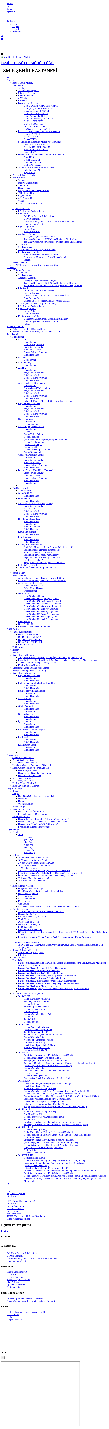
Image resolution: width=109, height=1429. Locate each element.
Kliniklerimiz (18, 337)
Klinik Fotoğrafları (32, 526)
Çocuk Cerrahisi (25, 419)
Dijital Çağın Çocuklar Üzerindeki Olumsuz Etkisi (40, 891)
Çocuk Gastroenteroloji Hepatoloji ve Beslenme (45, 439)
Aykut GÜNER (31, 136)
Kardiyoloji (23, 737)
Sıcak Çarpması (25, 896)
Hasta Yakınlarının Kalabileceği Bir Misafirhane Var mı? (43, 819)
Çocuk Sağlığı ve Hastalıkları (31, 426)
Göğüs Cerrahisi (25, 706)
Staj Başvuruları (25, 247)
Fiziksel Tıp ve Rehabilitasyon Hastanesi (30, 329)
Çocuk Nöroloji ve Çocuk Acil (37, 1014)
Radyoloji (28, 1016)
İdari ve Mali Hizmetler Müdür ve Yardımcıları (39, 131)
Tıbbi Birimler (13, 334)
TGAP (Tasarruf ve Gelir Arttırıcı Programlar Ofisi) (35, 265)
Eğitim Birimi (30, 229)
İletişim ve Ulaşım (15, 788)
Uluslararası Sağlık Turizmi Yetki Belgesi (30, 668)
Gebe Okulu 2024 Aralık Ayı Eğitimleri (41, 616)
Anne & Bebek (19, 575)
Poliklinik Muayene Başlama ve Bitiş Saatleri (32, 765)
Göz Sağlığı (23, 904)
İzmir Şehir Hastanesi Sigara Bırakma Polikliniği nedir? (48, 547)
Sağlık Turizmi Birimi (22, 632)
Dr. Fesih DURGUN (33, 121)
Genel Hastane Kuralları (23, 757)
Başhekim (22, 100)
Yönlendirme (13, 755)
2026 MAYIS (24, 1109)
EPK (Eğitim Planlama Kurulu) (32, 211)
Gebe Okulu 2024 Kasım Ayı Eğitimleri (41, 614)
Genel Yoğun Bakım (33, 1137)
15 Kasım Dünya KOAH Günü (32, 880)
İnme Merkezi (24, 537)
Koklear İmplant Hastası (29, 665)
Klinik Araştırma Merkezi (29, 252)
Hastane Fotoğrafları (27, 914)
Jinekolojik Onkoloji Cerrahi (36, 1001)
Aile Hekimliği (25, 362)
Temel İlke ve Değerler (28, 90)
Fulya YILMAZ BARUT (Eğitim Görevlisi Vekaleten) (48, 401)
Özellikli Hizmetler (21, 488)
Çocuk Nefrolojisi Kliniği (35, 1050)
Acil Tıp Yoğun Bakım (34, 344)
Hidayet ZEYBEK (32, 134)
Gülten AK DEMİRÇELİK (30, 642)
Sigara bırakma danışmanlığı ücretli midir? (43, 557)
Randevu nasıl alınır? (33, 560)
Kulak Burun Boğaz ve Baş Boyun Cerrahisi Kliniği (47, 1083)
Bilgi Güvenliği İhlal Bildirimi (25, 786)
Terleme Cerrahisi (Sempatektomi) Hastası (37, 662)
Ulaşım (15, 793)
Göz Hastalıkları (25, 714)
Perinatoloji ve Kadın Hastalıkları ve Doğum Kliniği (47, 1070)
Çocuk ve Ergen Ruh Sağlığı (31, 455)
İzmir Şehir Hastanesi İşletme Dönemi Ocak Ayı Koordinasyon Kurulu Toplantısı (54, 937)
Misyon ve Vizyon (26, 93)
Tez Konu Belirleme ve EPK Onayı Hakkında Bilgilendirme (51, 239)
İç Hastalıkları (24, 721)
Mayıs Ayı (28, 847)
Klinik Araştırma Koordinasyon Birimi (41, 254)
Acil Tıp (22, 339)
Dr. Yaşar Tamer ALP (33, 124)
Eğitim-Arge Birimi (27, 226)
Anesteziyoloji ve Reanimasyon (32, 383)
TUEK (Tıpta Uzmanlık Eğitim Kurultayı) (37, 249)
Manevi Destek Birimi (28, 183)
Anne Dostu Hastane (33, 585)
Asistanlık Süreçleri (27, 234)
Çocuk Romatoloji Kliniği (35, 1129)
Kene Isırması (24, 901)
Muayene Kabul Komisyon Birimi (33, 190)
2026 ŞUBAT (24, 1024)
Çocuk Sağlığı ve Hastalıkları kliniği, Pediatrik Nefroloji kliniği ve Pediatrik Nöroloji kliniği (65, 1176)
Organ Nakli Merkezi (27, 493)
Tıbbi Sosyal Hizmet (27, 193)
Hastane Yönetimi (20, 98)
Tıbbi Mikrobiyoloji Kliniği (36, 1032)
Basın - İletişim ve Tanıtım (24, 175)
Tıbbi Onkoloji (30, 1019)
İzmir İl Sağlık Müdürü (22, 83)
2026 (20, 834)
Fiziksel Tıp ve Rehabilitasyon (31, 691)
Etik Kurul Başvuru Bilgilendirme (39, 216)
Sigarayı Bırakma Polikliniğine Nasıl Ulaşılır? (44, 562)
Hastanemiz (17, 85)
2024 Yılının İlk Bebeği (28, 922)
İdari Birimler (18, 177)
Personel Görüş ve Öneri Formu (32, 814)
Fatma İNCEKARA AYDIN (37, 144)
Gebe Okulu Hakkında (34, 596)
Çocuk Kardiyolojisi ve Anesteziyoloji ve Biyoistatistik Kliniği (52, 1093)
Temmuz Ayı (29, 852)
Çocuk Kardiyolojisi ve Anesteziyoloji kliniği (44, 1117)
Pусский (11, 11)
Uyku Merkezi (24, 498)
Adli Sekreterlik (25, 198)
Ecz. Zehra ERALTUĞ (34, 126)
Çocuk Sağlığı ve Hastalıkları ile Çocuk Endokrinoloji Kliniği (51, 1142)
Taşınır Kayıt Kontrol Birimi (31, 203)
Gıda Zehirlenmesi (26, 898)
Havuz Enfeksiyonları (28, 893)
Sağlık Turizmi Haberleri (23, 655)
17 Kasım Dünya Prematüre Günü (33, 878)
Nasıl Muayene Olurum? (23, 780)
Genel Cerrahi (24, 698)
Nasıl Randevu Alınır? (22, 778)
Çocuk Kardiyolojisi (33, 444)
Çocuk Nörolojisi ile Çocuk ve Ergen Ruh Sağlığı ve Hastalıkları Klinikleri (57, 1135)
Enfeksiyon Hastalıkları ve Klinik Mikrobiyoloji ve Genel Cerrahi (53, 1122)
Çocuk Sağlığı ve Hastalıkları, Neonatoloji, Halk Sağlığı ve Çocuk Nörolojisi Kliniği (62, 1096)
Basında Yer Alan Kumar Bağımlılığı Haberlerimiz (40, 973)
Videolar (16, 855)
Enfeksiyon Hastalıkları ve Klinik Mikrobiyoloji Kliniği (49, 1055)
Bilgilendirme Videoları (22, 886)
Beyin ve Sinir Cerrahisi (29, 403)
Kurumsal (11, 80)
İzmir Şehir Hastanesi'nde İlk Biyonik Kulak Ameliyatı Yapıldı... (47, 875)
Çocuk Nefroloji (31, 1022)
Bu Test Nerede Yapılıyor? (24, 783)
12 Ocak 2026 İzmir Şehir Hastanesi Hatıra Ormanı (41, 911)
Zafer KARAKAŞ (32, 170)
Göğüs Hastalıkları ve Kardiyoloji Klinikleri (43, 1147)
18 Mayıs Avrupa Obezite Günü (32, 860)
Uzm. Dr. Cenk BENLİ (34, 116)
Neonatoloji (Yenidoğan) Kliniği (38, 1040)
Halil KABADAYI (32, 165)
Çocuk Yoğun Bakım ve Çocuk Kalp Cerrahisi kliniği (48, 1065)
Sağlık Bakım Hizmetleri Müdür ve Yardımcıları (39, 142)
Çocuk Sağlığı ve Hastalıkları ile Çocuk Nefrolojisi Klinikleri (51, 1145)
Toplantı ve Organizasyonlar (31, 952)
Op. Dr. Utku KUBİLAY (29, 637)
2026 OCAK (24, 996)
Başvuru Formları (32, 219)
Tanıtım (21, 88)
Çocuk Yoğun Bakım (33, 434)
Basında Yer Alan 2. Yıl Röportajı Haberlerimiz (39, 970)
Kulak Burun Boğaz (27, 745)
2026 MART (24, 1052)
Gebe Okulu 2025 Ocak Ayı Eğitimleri (41, 619)
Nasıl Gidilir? (24, 798)
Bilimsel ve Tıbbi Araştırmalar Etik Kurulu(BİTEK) (47, 301)
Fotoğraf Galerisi (20, 909)
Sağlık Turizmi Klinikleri (23, 673)
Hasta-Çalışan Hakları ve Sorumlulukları (30, 768)
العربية (10, 9)
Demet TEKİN (30, 139)
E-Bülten (16, 832)
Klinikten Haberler (32, 349)
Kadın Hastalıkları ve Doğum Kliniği (40, 1088)
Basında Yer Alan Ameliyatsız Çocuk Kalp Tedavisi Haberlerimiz (47, 975)
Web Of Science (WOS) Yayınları (27, 993)
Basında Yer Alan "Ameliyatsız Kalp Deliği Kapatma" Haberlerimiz (48, 983)
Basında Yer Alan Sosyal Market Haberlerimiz (38, 986)
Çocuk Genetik (30, 447)
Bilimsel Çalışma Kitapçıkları (25, 942)
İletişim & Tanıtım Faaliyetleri (25, 950)
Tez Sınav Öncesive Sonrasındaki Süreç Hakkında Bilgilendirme (53, 242)
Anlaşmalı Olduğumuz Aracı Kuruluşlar (30, 670)
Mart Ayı (28, 842)
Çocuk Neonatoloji (32, 452)
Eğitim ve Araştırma (21, 208)
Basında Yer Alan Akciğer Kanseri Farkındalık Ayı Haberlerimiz (47, 981)
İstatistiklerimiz (30, 591)
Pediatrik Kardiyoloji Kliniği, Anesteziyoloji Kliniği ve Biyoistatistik (54, 1163)
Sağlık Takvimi (19, 957)
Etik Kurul (23, 213)
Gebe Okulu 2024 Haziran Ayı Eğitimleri (42, 601)
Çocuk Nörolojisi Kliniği (35, 1037)
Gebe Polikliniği (25, 624)
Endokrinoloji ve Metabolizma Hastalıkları (37, 683)
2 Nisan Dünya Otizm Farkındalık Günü (36, 863)
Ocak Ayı (28, 837)
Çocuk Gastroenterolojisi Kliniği (38, 1029)
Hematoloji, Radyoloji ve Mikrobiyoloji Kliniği (45, 1101)
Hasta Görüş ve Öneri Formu (31, 811)
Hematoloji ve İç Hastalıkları (37, 1047)
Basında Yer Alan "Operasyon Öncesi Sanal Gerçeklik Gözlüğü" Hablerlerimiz (53, 988)
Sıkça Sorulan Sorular (33, 347)
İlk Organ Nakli (25, 927)
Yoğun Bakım (18, 573)
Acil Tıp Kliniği (31, 1150)
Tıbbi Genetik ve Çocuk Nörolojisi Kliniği (43, 1034)
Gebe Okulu (23, 593)
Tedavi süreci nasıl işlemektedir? (38, 552)
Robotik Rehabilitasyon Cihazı (32, 916)
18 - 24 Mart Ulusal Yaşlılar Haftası (34, 865)
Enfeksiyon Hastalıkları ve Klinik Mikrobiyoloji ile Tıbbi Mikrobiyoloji (56, 1124)
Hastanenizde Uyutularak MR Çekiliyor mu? (38, 824)
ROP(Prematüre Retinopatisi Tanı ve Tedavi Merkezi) (42, 580)
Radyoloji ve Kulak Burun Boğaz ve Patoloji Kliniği (47, 1078)
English (10, 6)
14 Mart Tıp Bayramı (27, 868)
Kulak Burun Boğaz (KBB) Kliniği (40, 1045)
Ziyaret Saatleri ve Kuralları (24, 760)
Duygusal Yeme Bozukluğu (30, 888)
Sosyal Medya (18, 806)
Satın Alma (23, 180)
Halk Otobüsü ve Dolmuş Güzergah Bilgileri (38, 796)
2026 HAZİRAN (26, 1127)
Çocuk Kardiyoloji (32, 1004)
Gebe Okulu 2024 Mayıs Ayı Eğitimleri (41, 598)
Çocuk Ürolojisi (31, 424)
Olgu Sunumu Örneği (33, 224)
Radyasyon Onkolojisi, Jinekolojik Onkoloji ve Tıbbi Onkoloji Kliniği (55, 1106)
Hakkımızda (17, 647)
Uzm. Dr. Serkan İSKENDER (37, 111)
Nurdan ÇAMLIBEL (33, 162)
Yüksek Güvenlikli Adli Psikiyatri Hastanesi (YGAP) (36, 331)
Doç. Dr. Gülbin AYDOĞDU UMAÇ (41, 106)
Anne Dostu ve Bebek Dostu (31, 583)
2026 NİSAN (24, 1081)
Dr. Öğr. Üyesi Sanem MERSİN (38, 108)
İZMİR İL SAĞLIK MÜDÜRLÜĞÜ (27, 63)
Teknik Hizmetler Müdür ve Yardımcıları (36, 167)
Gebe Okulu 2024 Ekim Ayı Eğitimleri (41, 611)
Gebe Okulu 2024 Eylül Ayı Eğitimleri (41, 609)
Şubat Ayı (28, 839)
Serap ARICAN (31, 152)
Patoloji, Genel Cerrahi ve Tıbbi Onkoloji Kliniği (46, 1104)
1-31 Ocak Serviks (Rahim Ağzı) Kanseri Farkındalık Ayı (44, 870)
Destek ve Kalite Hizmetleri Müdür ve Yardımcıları (41, 154)
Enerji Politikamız (26, 95)
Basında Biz (17, 960)
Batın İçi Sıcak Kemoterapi (30, 929)
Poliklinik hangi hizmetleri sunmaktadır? (42, 550)
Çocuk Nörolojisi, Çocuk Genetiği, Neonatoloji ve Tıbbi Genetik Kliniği (56, 1091)
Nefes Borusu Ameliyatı (29, 924)
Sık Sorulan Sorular (21, 816)
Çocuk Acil (29, 431)
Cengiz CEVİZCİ (32, 160)
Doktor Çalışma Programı (35, 352)
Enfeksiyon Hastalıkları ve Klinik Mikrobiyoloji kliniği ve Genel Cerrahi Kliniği (60, 1170)
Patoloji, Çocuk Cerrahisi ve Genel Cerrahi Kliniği (46, 1060)
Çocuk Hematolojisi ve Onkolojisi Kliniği (42, 1058)
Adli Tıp (22, 357)
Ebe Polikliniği (25, 621)
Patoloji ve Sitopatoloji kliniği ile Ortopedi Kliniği (46, 1168)
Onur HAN (29, 157)
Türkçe (10, 3)
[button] (11, 21)
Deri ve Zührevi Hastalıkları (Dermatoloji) (37, 470)
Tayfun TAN (29, 172)
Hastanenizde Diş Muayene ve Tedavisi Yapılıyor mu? (42, 821)
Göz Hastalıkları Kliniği (34, 1042)
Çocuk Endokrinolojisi (34, 442)
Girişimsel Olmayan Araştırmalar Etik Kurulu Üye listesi (49, 221)
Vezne (21, 201)
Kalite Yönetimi (19, 262)
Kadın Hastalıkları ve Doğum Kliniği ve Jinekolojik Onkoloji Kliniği (54, 1160)
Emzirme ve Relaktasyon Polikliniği (34, 626)
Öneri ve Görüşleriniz (22, 809)
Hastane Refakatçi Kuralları (24, 762)
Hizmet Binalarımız (15, 326)
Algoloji (22, 367)
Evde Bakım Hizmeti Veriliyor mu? (34, 827)
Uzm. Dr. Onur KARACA (36, 113)
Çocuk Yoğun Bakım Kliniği (37, 1027)
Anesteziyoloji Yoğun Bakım (37, 388)
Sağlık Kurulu (24, 195)
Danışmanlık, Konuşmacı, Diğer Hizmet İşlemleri (46, 257)
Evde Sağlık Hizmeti (27, 565)
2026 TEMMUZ (25, 1155)
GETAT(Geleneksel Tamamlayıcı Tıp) (35, 503)
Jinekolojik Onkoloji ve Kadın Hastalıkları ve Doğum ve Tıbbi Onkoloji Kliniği (59, 1063)
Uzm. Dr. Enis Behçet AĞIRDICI (39, 118)
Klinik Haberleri (31, 529)
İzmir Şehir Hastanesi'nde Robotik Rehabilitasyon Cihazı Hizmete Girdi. (50, 873)
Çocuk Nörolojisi (31, 437)
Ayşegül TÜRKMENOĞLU (37, 147)
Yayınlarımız (24, 244)
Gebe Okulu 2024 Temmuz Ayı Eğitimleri (42, 603)
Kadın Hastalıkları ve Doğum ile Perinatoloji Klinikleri (48, 1132)
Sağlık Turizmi (13, 629)
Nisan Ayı (28, 845)
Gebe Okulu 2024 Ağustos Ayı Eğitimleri (42, 606)
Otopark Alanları (25, 804)
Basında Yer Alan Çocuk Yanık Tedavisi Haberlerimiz (42, 978)
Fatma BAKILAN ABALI (36, 149)
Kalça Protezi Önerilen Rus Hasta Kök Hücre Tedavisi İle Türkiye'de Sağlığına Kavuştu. (58, 660)
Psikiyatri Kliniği (31, 1073)
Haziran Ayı (29, 850)
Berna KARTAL (25, 644)
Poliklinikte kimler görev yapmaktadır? (41, 555)
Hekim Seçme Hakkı (27, 770)
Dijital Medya (13, 829)
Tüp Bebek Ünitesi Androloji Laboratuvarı (37, 567)
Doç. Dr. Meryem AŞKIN (30, 639)
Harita (21, 801)
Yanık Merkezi (24, 490)
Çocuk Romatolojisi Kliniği (36, 1075)
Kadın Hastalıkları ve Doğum (31, 729)
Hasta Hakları (24, 188)
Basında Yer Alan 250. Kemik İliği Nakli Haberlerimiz (42, 968)
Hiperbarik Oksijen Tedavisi (30, 519)
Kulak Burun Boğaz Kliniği (36, 1086)
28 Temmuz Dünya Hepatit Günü (33, 857)
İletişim (27, 260)
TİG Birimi (23, 185)
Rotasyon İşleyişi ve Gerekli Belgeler (40, 236)
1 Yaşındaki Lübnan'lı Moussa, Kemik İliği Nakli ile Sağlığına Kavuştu (50, 657)
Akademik (11, 267)
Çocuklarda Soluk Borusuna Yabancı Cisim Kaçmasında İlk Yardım (48, 906)
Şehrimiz (16, 652)
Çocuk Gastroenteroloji (34, 1009)
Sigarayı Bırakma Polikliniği (31, 544)
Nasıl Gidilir (29, 508)
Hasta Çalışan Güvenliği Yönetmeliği (35, 773)
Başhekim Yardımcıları (28, 103)
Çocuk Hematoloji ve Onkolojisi (38, 449)
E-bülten (22, 955)
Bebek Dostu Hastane (33, 588)
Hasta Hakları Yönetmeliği (30, 775)
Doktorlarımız (30, 342)
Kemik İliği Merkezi (27, 532)
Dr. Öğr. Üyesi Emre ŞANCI (37, 129)
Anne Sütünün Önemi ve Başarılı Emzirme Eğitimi (41, 578)
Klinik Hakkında (31, 355)
